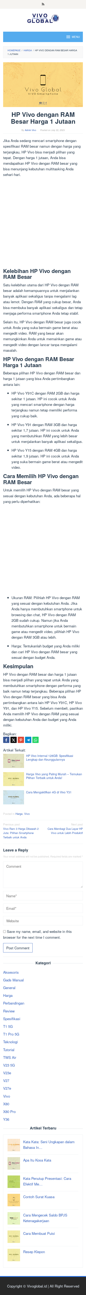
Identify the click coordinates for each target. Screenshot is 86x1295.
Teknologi (10, 1041)
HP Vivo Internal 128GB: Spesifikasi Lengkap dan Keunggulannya (49, 758)
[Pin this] (21, 740)
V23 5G (9, 1065)
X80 (6, 1103)
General (9, 987)
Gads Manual (13, 979)
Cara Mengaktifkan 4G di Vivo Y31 (49, 792)
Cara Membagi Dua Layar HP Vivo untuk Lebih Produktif (65, 828)
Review (9, 1010)
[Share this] (6, 740)
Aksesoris (11, 972)
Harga (19, 814)
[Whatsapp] (35, 740)
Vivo (27, 814)
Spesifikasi (11, 1018)
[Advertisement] (43, 223)
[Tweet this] (13, 740)
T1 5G (8, 1026)
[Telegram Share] (28, 740)
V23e (7, 1072)
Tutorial (8, 1049)
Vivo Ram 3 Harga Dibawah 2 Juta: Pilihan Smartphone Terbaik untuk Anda (21, 830)
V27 (6, 1080)
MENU (76, 37)
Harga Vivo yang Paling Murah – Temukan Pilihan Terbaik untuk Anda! (54, 776)
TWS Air (9, 1057)
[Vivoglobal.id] (43, 17)
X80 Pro (9, 1111)
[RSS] (43, 4)
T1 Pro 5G (11, 1034)
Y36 (6, 1119)
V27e (7, 1088)
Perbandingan (13, 1003)
